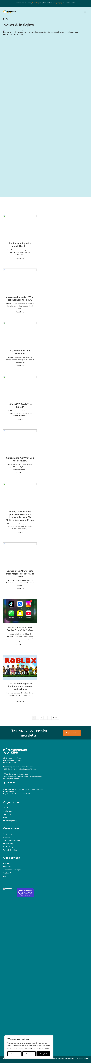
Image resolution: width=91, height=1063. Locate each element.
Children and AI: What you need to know (20, 459)
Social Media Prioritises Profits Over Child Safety (20, 629)
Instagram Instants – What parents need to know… (20, 298)
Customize (14, 1054)
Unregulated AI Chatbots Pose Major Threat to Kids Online (20, 573)
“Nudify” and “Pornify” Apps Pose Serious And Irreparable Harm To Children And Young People (20, 515)
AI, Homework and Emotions (20, 352)
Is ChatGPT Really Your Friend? (20, 405)
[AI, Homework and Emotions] (20, 334)
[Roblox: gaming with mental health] (20, 227)
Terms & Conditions (10, 850)
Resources (7, 867)
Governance (7, 834)
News (5, 817)
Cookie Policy (8, 847)
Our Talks (6, 863)
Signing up (58, 3)
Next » (55, 718)
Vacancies (7, 814)
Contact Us (7, 873)
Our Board (7, 837)
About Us (6, 808)
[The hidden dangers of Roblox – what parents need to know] (20, 667)
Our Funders (7, 811)
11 (49, 718)
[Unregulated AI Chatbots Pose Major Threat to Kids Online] (20, 555)
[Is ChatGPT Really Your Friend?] (20, 388)
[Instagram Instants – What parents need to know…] (20, 281)
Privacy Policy (8, 844)
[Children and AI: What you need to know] (20, 442)
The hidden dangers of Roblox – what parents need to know (20, 686)
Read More (20, 258)
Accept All (43, 1054)
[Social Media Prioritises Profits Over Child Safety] (20, 611)
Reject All (29, 1054)
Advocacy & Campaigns (12, 870)
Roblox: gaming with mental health (20, 244)
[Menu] (85, 12)
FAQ (4, 876)
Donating (35, 3)
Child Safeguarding (10, 821)
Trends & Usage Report (11, 840)
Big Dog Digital (82, 1058)
